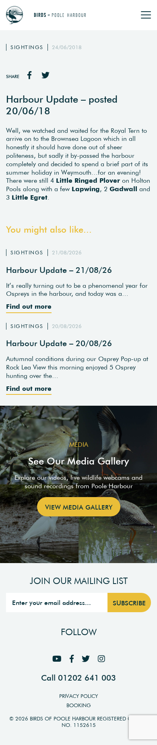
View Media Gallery (78, 507)
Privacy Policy (78, 696)
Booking (78, 705)
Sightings (26, 47)
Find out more (29, 306)
